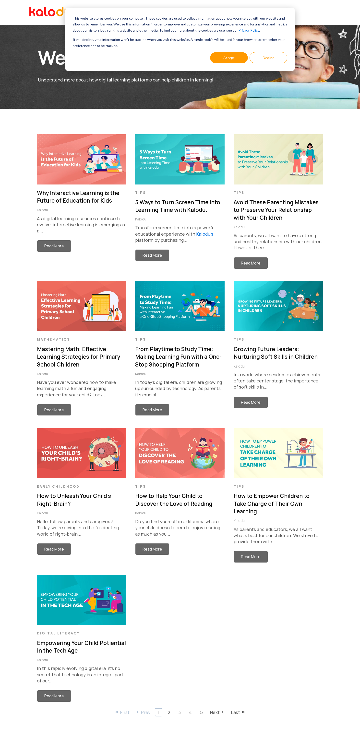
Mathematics (53, 339)
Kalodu (42, 209)
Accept (229, 58)
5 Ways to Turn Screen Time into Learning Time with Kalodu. (177, 206)
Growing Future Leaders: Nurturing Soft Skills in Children (276, 353)
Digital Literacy (58, 633)
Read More (54, 246)
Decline (268, 58)
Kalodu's (204, 234)
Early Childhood (58, 486)
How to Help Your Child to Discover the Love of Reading (173, 499)
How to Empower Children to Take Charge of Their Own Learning (272, 503)
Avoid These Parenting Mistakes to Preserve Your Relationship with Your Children (276, 209)
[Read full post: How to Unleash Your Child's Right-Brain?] (81, 480)
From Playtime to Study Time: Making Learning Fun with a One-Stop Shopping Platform (178, 356)
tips (140, 192)
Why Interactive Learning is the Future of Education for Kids (78, 197)
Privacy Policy (249, 30)
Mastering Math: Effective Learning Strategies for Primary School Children (78, 356)
